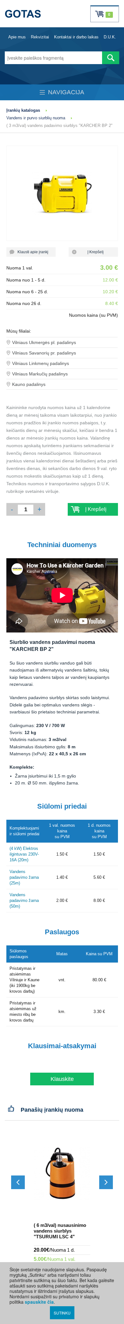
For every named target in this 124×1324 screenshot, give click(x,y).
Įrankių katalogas (23, 110)
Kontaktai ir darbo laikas (76, 37)
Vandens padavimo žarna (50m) (24, 900)
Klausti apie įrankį (31, 252)
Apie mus (17, 37)
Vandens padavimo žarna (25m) (24, 877)
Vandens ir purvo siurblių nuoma (35, 118)
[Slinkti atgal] (18, 1182)
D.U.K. (110, 37)
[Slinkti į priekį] (106, 1182)
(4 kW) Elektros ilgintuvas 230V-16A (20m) (24, 854)
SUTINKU (62, 1312)
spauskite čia (39, 1302)
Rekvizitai (40, 37)
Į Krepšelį (93, 252)
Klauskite (62, 1079)
